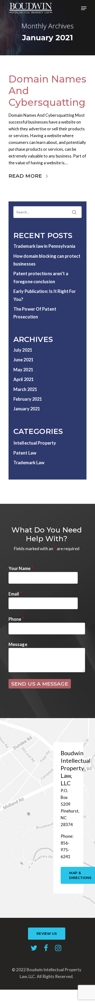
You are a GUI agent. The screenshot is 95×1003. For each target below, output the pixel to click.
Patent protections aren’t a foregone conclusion (40, 277)
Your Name (21, 568)
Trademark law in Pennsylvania (44, 246)
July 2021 (22, 350)
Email (15, 594)
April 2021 (23, 379)
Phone (16, 619)
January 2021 (26, 408)
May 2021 (23, 369)
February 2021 (27, 399)
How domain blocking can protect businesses (46, 259)
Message (18, 644)
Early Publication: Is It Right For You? (44, 295)
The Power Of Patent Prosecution (34, 312)
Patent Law (24, 453)
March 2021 (25, 389)
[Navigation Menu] (83, 8)
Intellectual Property (34, 443)
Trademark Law (28, 462)
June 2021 (23, 359)
